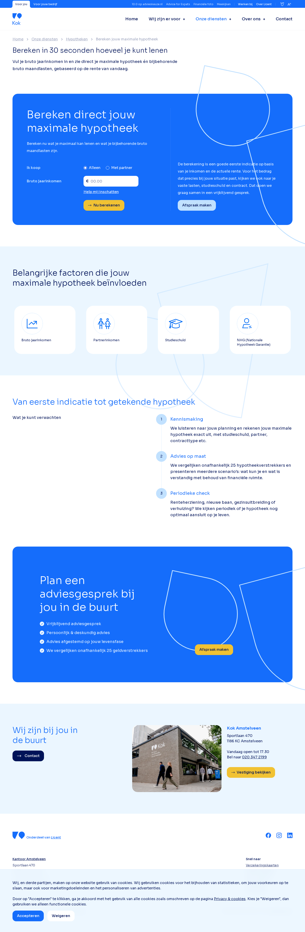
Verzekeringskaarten (262, 865)
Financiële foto (203, 4)
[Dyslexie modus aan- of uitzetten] (282, 4)
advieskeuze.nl (153, 4)
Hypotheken (77, 39)
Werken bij (245, 4)
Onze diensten (44, 39)
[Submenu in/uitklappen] (182, 19)
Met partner (121, 167)
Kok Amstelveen (244, 728)
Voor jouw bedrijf (45, 4)
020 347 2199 (254, 757)
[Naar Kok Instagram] (279, 835)
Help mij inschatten (101, 191)
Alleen (94, 167)
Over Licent (264, 4)
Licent (56, 837)
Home (18, 39)
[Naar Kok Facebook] (268, 835)
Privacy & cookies (230, 899)
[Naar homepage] (17, 19)
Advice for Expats (178, 4)
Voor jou (21, 4)
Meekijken (224, 4)
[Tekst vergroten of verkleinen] (289, 4)
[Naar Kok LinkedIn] (289, 835)
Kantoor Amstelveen (29, 859)
